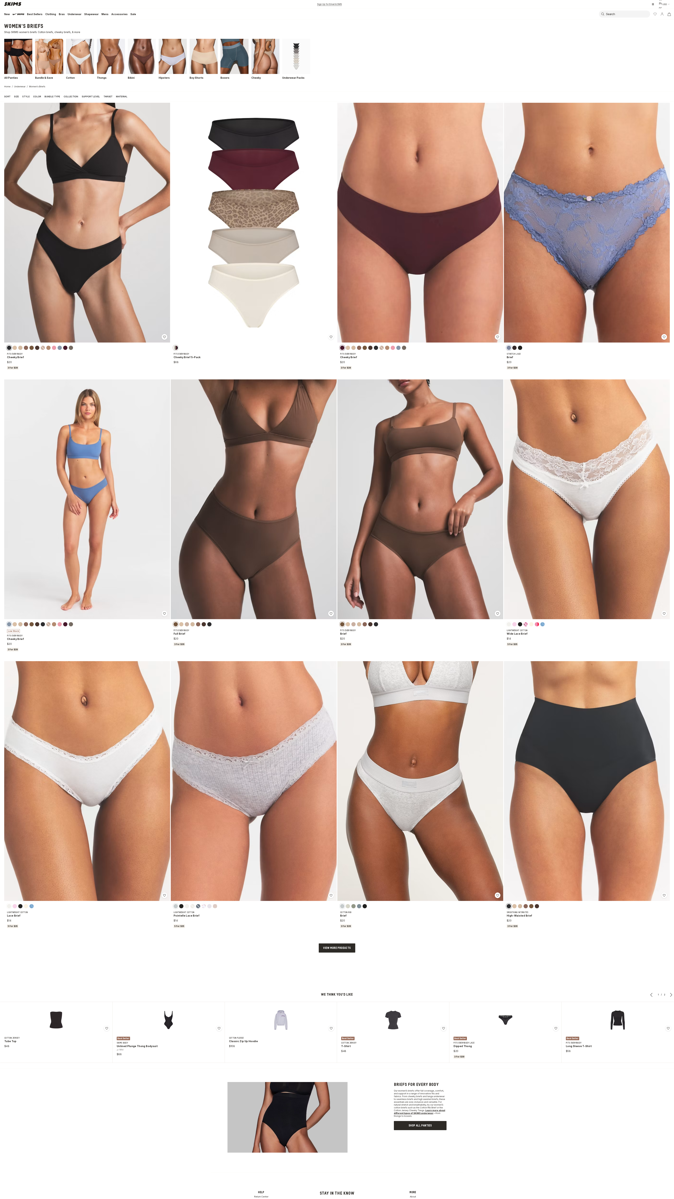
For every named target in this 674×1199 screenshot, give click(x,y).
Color (37, 96)
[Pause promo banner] (653, 4)
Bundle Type (52, 96)
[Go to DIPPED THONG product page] (505, 1020)
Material (121, 96)
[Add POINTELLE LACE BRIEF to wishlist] (331, 895)
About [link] (413, 1196)
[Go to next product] (671, 995)
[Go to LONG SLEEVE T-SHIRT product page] (618, 1020)
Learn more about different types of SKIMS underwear (419, 1112)
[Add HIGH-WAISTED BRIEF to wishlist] (664, 895)
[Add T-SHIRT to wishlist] (443, 1028)
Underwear (19, 86)
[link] (420, 1125)
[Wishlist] (655, 14)
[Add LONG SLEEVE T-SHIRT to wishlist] (668, 1028)
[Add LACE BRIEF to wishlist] (164, 895)
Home (7, 86)
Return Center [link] (261, 1196)
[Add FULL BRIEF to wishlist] (331, 613)
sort (7, 96)
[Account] (662, 14)
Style (26, 96)
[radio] (9, 347)
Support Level (91, 96)
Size (16, 96)
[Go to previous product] (651, 995)
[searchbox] (628, 14)
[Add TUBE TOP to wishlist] (107, 1028)
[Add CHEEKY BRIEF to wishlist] (164, 337)
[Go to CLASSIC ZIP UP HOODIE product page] (281, 1020)
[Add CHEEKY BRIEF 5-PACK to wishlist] (331, 337)
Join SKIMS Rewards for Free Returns (329, 4)
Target (108, 96)
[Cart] (669, 14)
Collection (71, 96)
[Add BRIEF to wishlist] (664, 337)
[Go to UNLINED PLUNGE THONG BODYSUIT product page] (168, 1020)
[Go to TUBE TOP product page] (56, 1020)
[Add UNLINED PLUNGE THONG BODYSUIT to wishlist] (219, 1028)
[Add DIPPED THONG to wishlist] (556, 1028)
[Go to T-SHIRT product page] (393, 1020)
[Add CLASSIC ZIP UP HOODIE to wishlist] (331, 1028)
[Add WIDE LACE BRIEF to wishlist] (664, 613)
